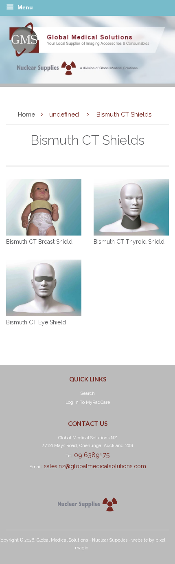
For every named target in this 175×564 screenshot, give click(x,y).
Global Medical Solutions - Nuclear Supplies (82, 540)
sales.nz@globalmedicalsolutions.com (95, 466)
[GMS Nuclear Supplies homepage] (87, 81)
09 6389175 (92, 455)
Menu (24, 7)
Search (88, 393)
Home (26, 114)
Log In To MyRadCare (88, 402)
